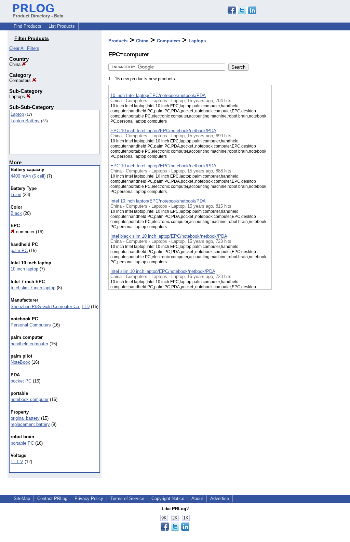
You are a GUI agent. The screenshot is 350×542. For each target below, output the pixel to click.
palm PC (19, 250)
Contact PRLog (52, 498)
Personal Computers (31, 325)
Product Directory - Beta (38, 15)
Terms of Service (127, 498)
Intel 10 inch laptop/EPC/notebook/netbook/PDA (158, 201)
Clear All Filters (24, 48)
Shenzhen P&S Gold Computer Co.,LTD (50, 306)
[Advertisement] (306, 177)
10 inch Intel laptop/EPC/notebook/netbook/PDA (158, 95)
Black (16, 213)
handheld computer (29, 343)
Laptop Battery (25, 120)
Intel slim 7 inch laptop (33, 287)
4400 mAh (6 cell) (28, 176)
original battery (25, 418)
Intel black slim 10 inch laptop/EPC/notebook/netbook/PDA (168, 236)
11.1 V (17, 461)
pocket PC (21, 381)
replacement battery (30, 424)
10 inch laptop (24, 269)
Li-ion (16, 194)
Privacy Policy (89, 498)
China (15, 64)
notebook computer (30, 399)
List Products (62, 26)
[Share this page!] (242, 12)
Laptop (17, 114)
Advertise (219, 498)
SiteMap (22, 498)
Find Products (27, 26)
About (197, 498)
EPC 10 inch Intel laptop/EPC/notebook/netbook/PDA (163, 130)
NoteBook (20, 362)
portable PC (22, 443)
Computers (20, 80)
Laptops (17, 96)
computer (25, 231)
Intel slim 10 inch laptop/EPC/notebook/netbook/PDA (162, 271)
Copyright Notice (167, 498)
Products (117, 40)
